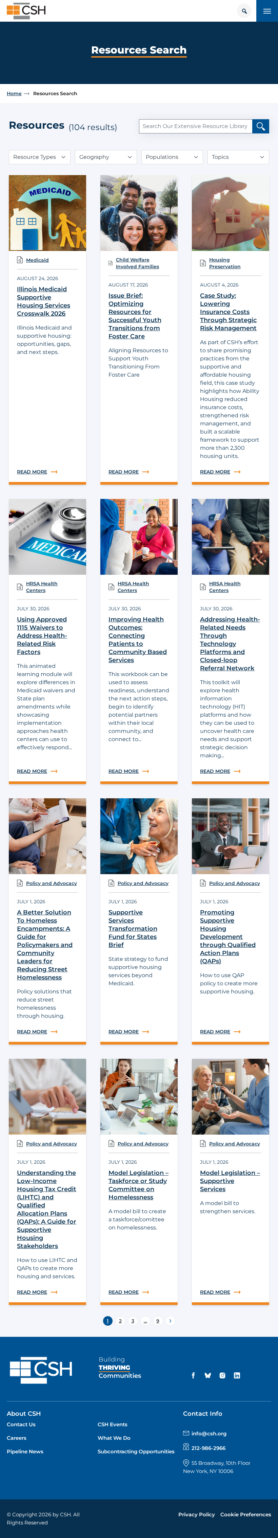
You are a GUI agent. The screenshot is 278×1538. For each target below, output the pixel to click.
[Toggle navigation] (267, 11)
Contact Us (21, 1424)
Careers (16, 1438)
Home (14, 93)
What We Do (114, 1438)
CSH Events (112, 1424)
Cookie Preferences (245, 1514)
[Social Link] (194, 1375)
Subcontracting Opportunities (136, 1451)
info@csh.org (209, 1433)
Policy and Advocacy (51, 883)
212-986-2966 (208, 1448)
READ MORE (47, 472)
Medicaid (37, 260)
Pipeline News (25, 1451)
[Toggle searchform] (244, 11)
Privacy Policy (196, 1514)
